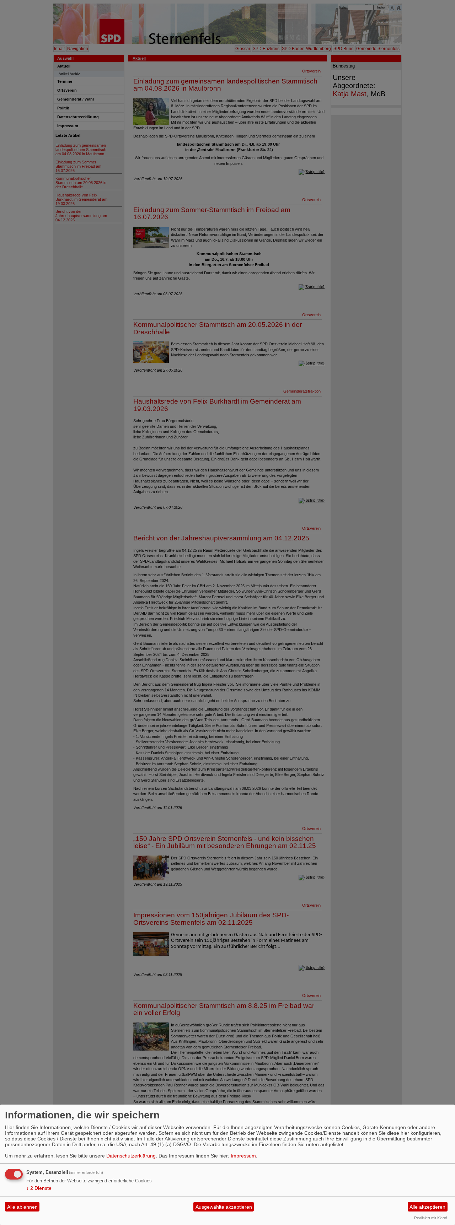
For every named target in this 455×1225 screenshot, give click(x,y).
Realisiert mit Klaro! (430, 1218)
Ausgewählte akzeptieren (224, 1207)
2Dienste (39, 1188)
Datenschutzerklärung (131, 1156)
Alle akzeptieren (427, 1207)
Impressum (243, 1156)
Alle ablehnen (22, 1207)
